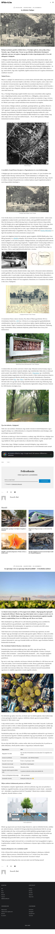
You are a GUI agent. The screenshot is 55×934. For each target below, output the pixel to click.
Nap (15, 379)
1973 (17, 321)
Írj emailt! (3, 915)
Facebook (31, 909)
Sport (9, 462)
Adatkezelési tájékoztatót (17, 484)
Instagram (31, 911)
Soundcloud (31, 913)
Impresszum (4, 909)
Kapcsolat (31, 896)
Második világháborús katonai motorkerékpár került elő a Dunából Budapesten (41, 552)
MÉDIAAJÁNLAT (5, 898)
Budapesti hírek (27, 7)
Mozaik (3, 894)
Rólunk (30, 890)
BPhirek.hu (6, 2)
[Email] (11, 492)
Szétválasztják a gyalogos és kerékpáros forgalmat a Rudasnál (13, 529)
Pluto (21, 379)
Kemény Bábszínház (46, 230)
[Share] (7, 492)
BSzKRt (16, 238)
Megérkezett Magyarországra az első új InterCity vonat (40, 529)
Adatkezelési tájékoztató (7, 911)
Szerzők (31, 892)
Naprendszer (36, 373)
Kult (2, 890)
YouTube (31, 915)
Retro (2, 892)
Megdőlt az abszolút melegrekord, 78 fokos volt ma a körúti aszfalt (13, 552)
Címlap (30, 888)
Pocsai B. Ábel (19, 7)
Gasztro (3, 896)
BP (2, 888)
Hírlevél (31, 894)
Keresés (3, 913)
